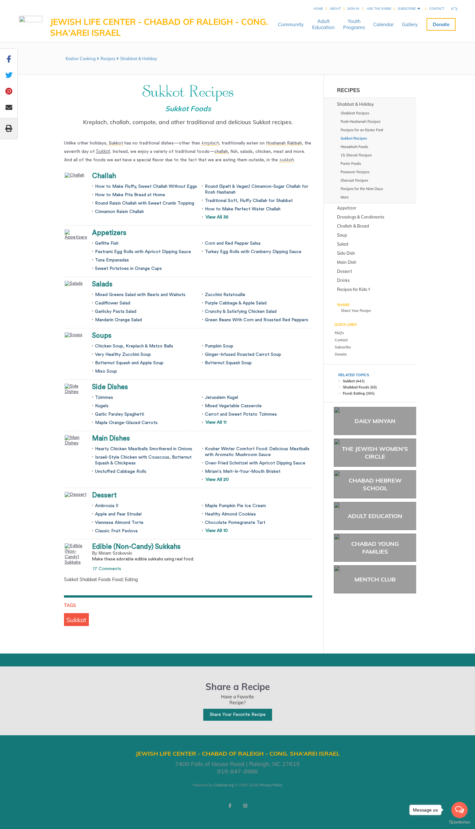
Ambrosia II (106, 506)
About (335, 8)
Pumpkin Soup (219, 346)
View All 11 (216, 422)
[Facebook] (230, 806)
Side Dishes (110, 387)
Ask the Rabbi (379, 8)
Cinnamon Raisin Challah (119, 211)
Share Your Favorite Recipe (238, 714)
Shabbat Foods (356, 387)
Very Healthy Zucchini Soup (123, 354)
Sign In (353, 8)
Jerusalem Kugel (221, 397)
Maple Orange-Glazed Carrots (126, 422)
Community (291, 24)
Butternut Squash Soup (228, 363)
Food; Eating (354, 393)
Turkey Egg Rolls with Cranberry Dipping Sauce (253, 252)
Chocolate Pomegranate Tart (235, 522)
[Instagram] (245, 806)
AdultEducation (323, 24)
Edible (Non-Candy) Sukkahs (136, 546)
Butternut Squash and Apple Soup (129, 363)
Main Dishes (111, 438)
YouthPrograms (354, 24)
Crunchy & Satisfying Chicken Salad (241, 311)
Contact (436, 8)
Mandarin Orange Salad (118, 320)
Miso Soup (106, 371)
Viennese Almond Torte (119, 522)
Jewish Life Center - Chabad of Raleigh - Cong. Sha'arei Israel (159, 27)
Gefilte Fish (107, 243)
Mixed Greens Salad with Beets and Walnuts (140, 294)
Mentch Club (375, 579)
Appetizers (109, 232)
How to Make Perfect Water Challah (242, 209)
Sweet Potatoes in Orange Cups (128, 268)
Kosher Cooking (81, 58)
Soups (101, 335)
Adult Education (375, 516)
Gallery (410, 24)
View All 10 (217, 530)
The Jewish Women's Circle (375, 452)
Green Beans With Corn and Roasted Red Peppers (256, 320)
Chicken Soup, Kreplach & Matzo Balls (134, 346)
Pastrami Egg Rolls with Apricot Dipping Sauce (143, 252)
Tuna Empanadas (112, 260)
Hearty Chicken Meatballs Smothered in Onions (143, 449)
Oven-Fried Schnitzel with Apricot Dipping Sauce (255, 463)
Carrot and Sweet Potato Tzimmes (241, 414)
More (345, 197)
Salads (102, 284)
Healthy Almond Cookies (230, 514)
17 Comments (107, 569)
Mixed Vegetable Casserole (233, 406)
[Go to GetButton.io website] (459, 822)
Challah (104, 176)
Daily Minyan (375, 421)
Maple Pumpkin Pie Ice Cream (235, 506)
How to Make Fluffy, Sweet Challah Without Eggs (146, 186)
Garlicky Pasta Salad (115, 311)
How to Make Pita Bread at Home (130, 195)
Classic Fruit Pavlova (116, 531)
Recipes (107, 58)
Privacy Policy (270, 785)
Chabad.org (224, 785)
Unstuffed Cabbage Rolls (120, 471)
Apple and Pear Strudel (118, 514)
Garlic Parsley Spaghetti (119, 414)
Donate (441, 24)
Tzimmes (104, 397)
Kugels (102, 406)
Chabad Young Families (375, 547)
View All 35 (217, 217)
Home (318, 8)
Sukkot (103, 151)
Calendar (383, 24)
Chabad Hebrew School (375, 484)
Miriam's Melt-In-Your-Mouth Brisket (242, 471)
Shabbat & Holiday (138, 58)
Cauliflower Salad (112, 303)
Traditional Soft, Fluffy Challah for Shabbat (249, 200)
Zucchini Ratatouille (225, 294)
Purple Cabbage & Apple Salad (236, 303)
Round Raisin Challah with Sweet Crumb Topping (144, 203)
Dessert (104, 495)
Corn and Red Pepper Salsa (232, 243)
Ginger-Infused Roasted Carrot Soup (243, 354)
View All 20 (217, 479)
